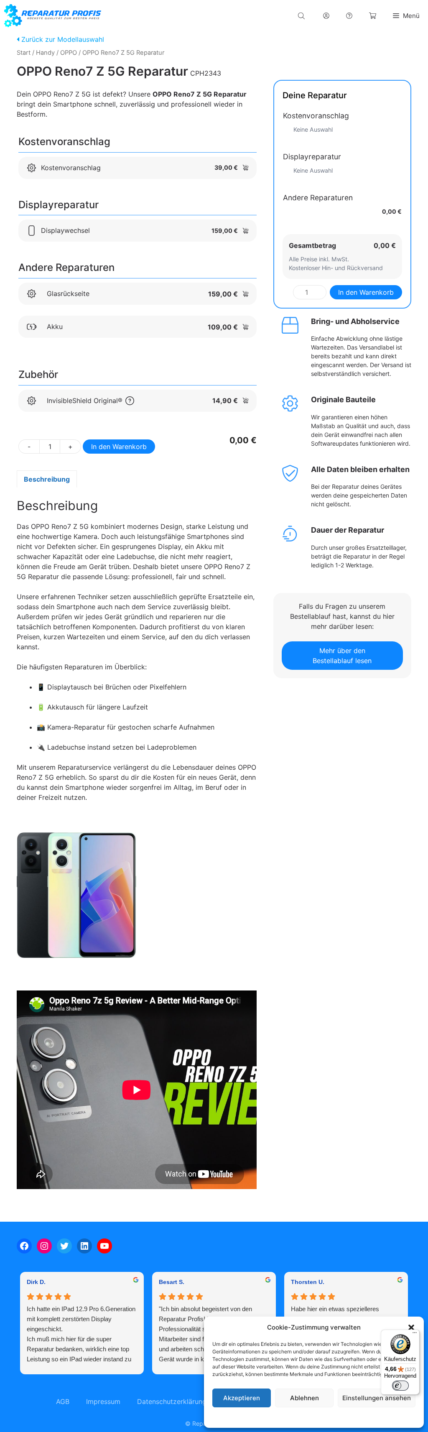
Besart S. (171, 1282)
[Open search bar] (302, 16)
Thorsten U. (307, 1282)
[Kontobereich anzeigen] (326, 15)
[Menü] (415, 1335)
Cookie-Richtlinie (271, 1417)
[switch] (400, 1386)
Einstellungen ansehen (376, 1398)
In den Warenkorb (119, 446)
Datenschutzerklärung (322, 1417)
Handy (45, 52)
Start (24, 52)
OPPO (68, 52)
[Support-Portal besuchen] (349, 15)
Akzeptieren (241, 1398)
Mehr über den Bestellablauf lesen (342, 655)
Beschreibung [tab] (47, 479)
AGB (62, 1401)
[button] (411, 1327)
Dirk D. (36, 1282)
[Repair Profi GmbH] (52, 15)
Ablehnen (304, 1398)
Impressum (364, 1417)
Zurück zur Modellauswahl (61, 39)
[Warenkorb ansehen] (373, 15)
